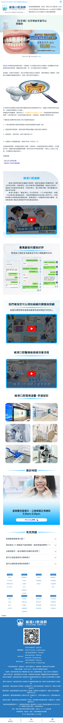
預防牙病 (53, 605)
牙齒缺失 (53, 608)
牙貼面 (24, 593)
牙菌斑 (24, 584)
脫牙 (9, 605)
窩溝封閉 (38, 608)
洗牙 (24, 587)
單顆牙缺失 (9, 584)
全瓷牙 (39, 577)
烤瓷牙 (39, 584)
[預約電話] (10, 719)
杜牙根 (39, 56)
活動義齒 (38, 580)
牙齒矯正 (53, 575)
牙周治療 (24, 596)
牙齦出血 (24, 602)
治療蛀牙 (38, 599)
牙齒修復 (38, 575)
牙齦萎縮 (24, 608)
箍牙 (53, 587)
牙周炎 (24, 599)
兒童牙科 (38, 596)
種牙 (9, 577)
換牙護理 (38, 605)
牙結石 (24, 580)
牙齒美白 (24, 575)
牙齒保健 (53, 596)
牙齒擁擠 (53, 584)
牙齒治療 (9, 596)
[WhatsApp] (52, 719)
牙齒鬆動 (24, 611)
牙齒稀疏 (53, 580)
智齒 (9, 602)
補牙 (9, 599)
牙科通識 (53, 599)
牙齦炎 (24, 605)
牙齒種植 (9, 575)
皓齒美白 (24, 577)
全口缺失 (9, 587)
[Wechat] (31, 719)
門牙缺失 (9, 580)
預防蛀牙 (38, 602)
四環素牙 (24, 590)
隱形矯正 (53, 577)
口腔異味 (53, 602)
